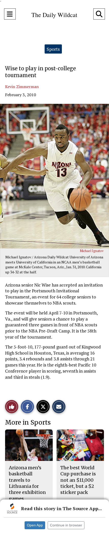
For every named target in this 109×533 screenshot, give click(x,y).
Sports (53, 49)
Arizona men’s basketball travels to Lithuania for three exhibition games (27, 483)
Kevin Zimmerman (22, 86)
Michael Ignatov (92, 250)
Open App (35, 525)
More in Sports (28, 422)
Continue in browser (66, 525)
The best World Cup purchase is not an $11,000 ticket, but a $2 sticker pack (78, 480)
